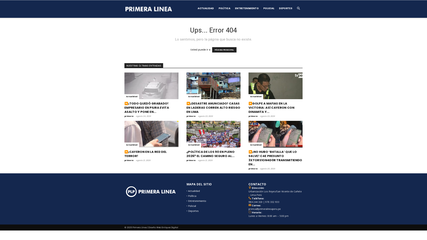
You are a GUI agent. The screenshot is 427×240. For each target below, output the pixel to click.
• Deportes (192, 210)
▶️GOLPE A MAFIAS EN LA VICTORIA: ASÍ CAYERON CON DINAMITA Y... (271, 107)
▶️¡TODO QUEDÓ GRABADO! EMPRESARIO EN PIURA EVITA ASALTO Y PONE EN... (146, 107)
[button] (299, 8)
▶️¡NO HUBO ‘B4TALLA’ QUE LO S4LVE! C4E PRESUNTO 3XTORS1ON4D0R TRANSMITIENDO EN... (275, 158)
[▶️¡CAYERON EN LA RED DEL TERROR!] (151, 134)
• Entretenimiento (196, 200)
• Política (191, 196)
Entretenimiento (247, 8)
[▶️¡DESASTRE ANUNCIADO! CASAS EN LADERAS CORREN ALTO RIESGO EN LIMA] (213, 85)
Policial (269, 8)
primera (128, 116)
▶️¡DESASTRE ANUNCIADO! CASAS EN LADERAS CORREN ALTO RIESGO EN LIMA (213, 107)
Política (225, 8)
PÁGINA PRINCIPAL (224, 49)
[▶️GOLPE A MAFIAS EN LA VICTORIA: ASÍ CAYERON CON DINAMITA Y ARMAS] (276, 85)
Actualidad (206, 8)
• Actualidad (193, 190)
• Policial (191, 206)
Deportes (285, 8)
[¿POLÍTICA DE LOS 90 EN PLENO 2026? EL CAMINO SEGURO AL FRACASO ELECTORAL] (213, 134)
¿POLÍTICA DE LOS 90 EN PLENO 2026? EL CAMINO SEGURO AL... (210, 154)
